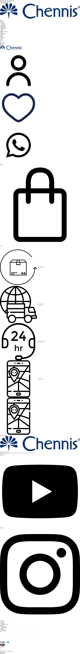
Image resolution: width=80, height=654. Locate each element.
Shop (1, 20)
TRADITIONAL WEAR (3, 31)
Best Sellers (2, 43)
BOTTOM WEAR (3, 27)
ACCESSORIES (2, 33)
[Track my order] (18, 379)
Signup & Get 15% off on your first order (7, 0)
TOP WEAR (2, 21)
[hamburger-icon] (0, 19)
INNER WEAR (2, 37)
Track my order (40, 378)
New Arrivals (2, 42)
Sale (0, 41)
